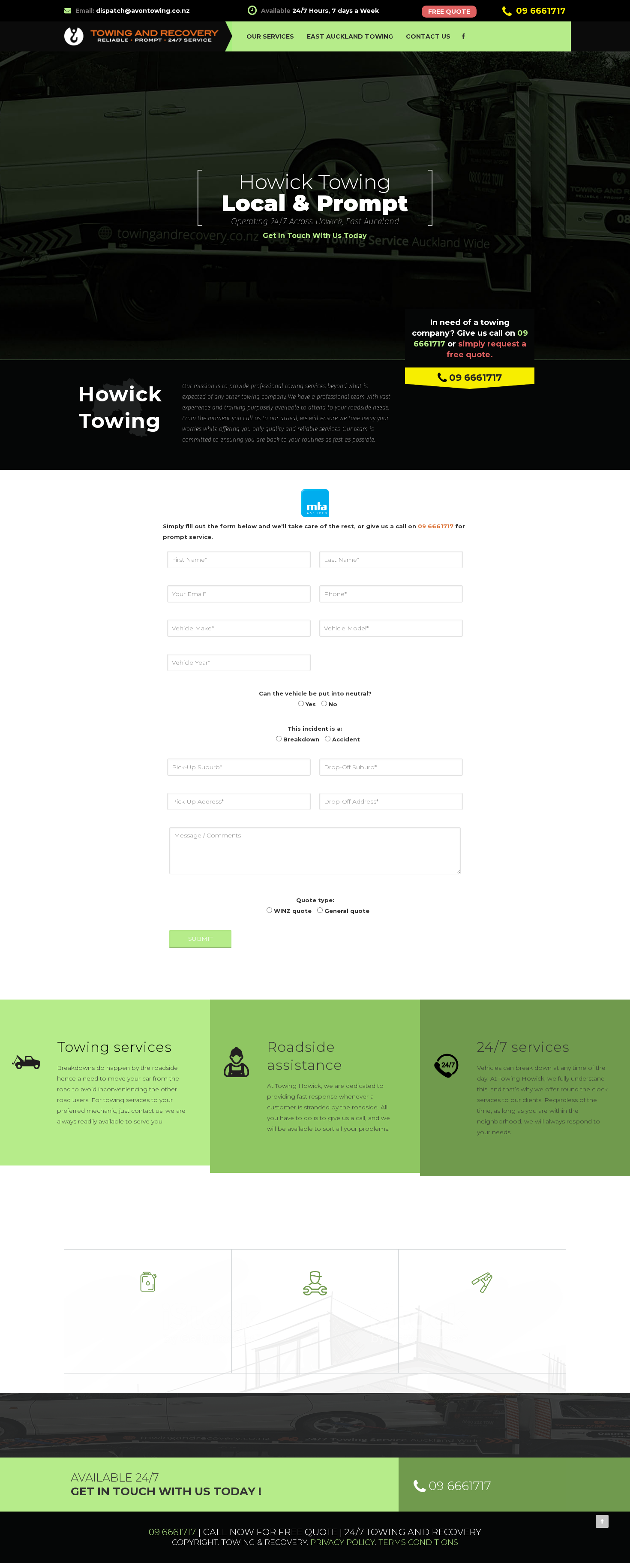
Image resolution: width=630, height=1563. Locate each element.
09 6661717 (541, 11)
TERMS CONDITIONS (418, 1542)
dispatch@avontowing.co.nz (143, 11)
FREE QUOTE (449, 11)
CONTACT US (428, 36)
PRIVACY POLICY (342, 1542)
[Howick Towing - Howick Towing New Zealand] (141, 36)
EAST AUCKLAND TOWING (350, 36)
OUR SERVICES (270, 36)
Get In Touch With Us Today (315, 236)
